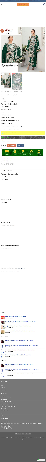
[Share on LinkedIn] (13, 164)
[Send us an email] (8, 428)
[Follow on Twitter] (6, 428)
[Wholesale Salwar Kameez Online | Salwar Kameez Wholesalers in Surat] (23, 4)
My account (3, 389)
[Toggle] (44, 399)
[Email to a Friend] (8, 164)
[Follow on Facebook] (2, 428)
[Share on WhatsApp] (2, 164)
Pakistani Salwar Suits (18, 91)
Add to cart (11, 145)
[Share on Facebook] (4, 164)
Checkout (3, 387)
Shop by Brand (4, 399)
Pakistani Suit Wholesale (6, 401)
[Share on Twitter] (6, 164)
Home (2, 91)
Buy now (20, 145)
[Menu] (1, 4)
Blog (2, 415)
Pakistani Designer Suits (6, 160)
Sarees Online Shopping (6, 396)
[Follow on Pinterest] (11, 428)
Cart (2, 385)
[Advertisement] (23, 16)
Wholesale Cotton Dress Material (8, 403)
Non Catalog (3, 408)
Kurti (2, 413)
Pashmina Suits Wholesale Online (8, 406)
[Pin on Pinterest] (11, 164)
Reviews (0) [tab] (9, 170)
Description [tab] (3, 170)
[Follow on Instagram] (4, 428)
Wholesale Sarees (4, 410)
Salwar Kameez (8, 91)
